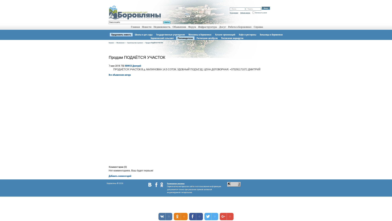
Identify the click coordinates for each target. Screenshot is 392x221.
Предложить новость (121, 34)
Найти (167, 22)
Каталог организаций (225, 34)
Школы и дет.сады (144, 34)
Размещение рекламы (176, 183)
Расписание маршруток (232, 38)
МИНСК (128, 65)
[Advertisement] (197, 121)
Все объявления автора (120, 74)
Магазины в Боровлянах (199, 34)
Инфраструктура (207, 26)
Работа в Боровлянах (240, 26)
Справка (258, 26)
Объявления (179, 26)
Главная (111, 43)
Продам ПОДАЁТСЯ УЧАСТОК (154, 43)
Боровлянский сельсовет (162, 38)
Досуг (222, 26)
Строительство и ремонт (135, 43)
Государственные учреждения (170, 34)
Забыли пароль (245, 13)
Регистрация (234, 13)
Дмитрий (136, 65)
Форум (192, 26)
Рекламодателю (185, 38)
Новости (146, 26)
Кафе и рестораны (247, 34)
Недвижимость (162, 26)
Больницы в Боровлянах (271, 34)
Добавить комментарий (120, 175)
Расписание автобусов (207, 38)
